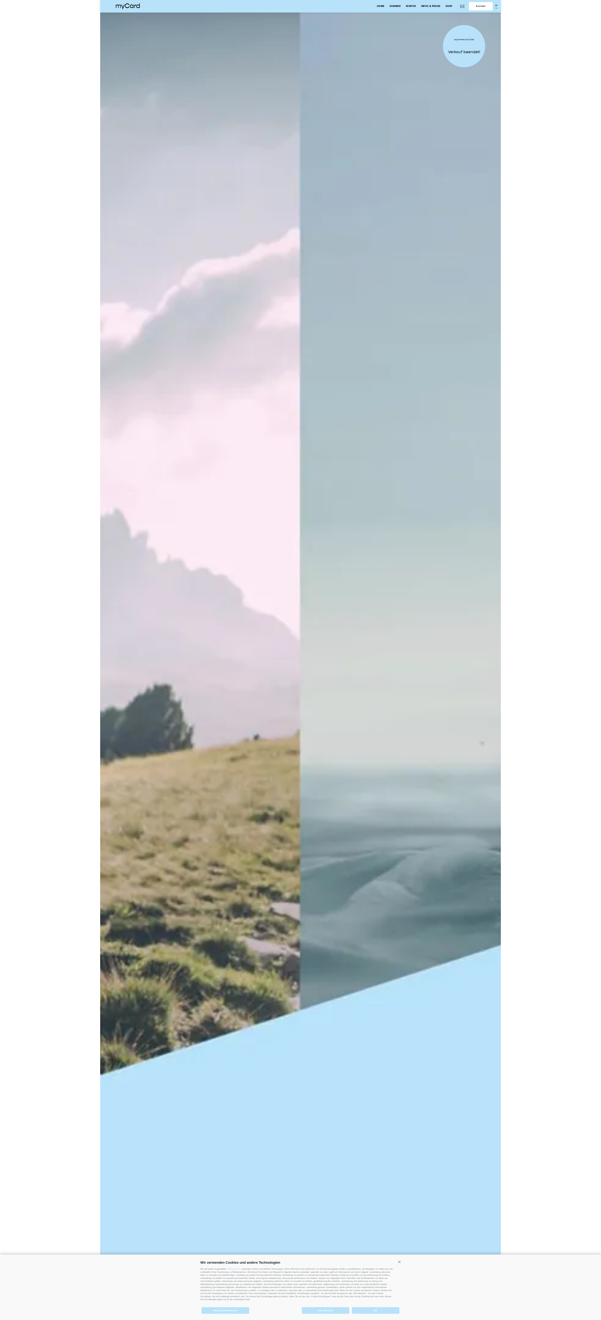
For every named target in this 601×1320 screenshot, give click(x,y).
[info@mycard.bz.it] (462, 6)
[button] (399, 1262)
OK (375, 1310)
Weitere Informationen (225, 1310)
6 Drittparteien (233, 1269)
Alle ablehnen (325, 1310)
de (496, 5)
